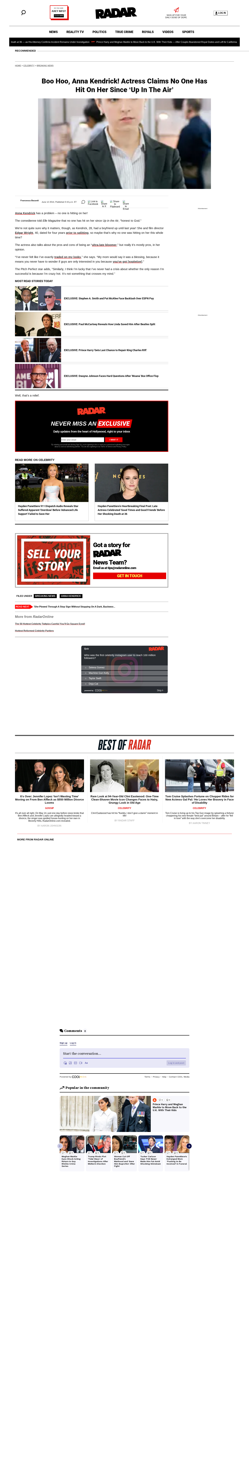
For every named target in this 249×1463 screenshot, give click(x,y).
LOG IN (222, 13)
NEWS (53, 32)
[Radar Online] (116, 13)
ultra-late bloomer (104, 244)
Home (18, 65)
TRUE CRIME (124, 32)
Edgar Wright (24, 232)
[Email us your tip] (59, 19)
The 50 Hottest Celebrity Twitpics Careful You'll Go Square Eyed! (50, 624)
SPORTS (188, 32)
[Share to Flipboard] (115, 202)
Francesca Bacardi (29, 200)
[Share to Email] (126, 202)
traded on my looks (67, 257)
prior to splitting (77, 232)
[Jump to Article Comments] (83, 202)
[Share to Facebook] (93, 202)
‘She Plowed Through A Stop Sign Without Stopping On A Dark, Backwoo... (74, 606)
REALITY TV (75, 32)
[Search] (23, 14)
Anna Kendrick (25, 213)
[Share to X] (104, 202)
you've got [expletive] (127, 261)
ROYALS (148, 32)
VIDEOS (167, 32)
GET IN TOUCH (129, 575)
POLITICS (99, 32)
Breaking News (45, 65)
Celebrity (28, 65)
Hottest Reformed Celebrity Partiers (34, 631)
